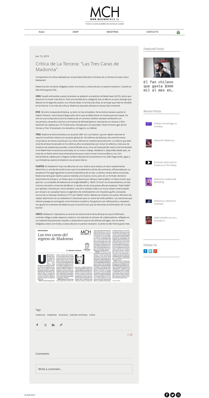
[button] (178, 32)
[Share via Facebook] (37, 324)
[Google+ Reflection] (155, 251)
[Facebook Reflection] (145, 251)
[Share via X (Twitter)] (45, 324)
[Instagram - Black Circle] (178, 394)
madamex (52, 314)
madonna (40, 314)
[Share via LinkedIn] (53, 324)
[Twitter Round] (172, 394)
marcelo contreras (78, 314)
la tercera (63, 314)
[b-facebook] (166, 394)
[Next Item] (174, 67)
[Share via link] (61, 324)
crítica (92, 314)
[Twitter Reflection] (150, 251)
